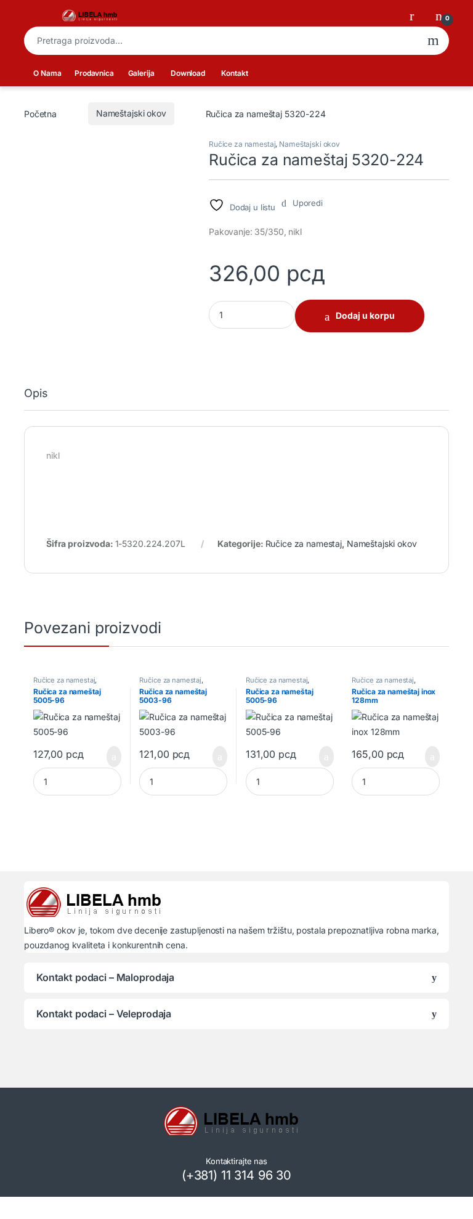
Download (188, 73)
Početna (40, 113)
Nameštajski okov (131, 113)
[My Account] (416, 15)
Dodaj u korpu (365, 315)
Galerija (141, 73)
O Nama (47, 73)
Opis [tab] (35, 394)
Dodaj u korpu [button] (109, 756)
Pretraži (433, 41)
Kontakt (234, 73)
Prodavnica (94, 73)
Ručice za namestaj (242, 144)
